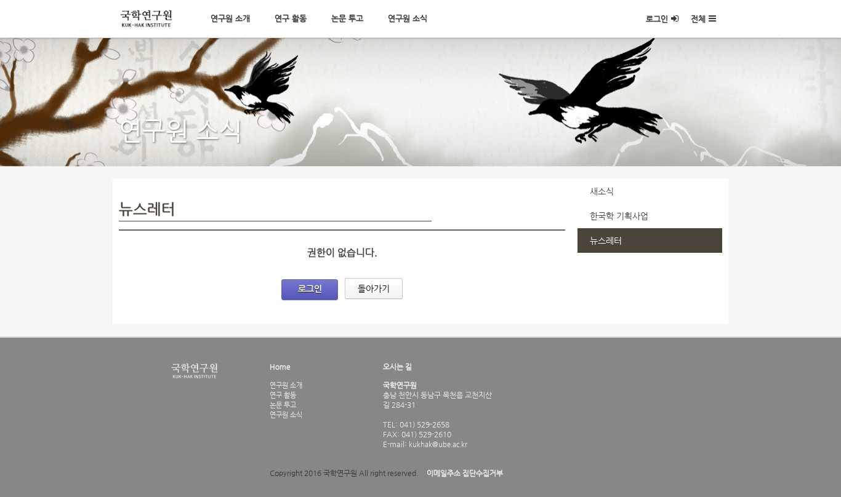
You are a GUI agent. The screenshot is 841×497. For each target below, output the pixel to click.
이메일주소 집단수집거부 (465, 473)
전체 (698, 18)
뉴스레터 (606, 240)
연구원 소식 (407, 18)
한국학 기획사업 (619, 216)
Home (280, 366)
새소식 (602, 191)
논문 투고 (347, 18)
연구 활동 (291, 18)
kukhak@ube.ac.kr (437, 444)
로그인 (657, 18)
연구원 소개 (230, 18)
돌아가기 (374, 288)
